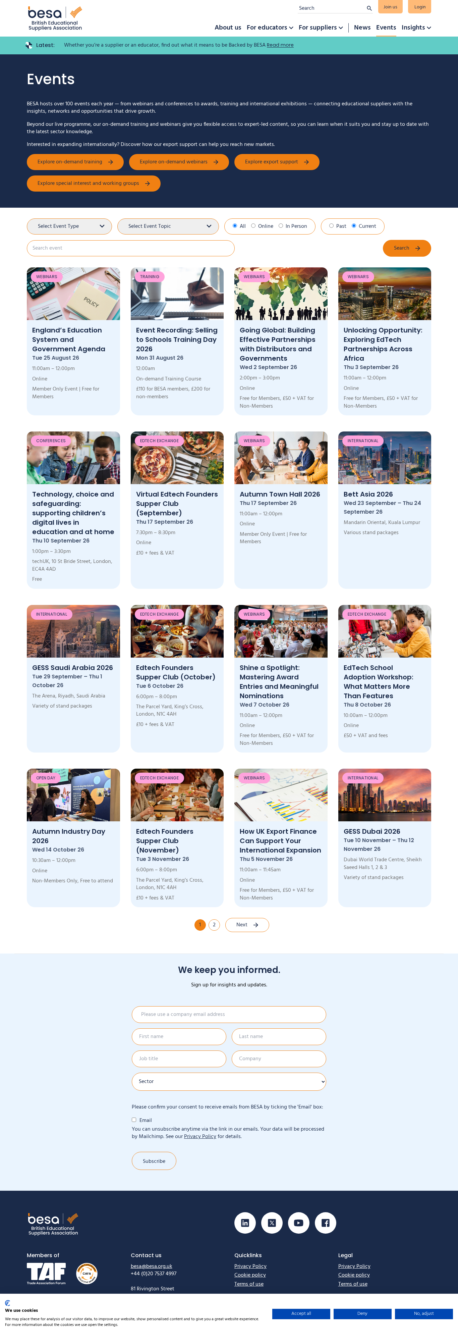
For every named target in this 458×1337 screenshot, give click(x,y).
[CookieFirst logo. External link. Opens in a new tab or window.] (7, 1303)
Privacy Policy (200, 1136)
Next (241, 925)
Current (367, 226)
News (362, 27)
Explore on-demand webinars (174, 162)
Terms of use (249, 1284)
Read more (280, 45)
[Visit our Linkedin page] (245, 1223)
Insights (413, 27)
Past (341, 226)
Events (386, 27)
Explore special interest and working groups (88, 183)
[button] (291, 28)
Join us (390, 7)
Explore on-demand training (70, 162)
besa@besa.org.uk (151, 1266)
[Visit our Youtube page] (298, 1223)
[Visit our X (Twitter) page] (272, 1223)
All (243, 226)
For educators (267, 27)
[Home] (55, 18)
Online (265, 226)
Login (420, 7)
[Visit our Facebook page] (325, 1223)
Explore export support (271, 162)
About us (228, 27)
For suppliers (318, 27)
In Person (296, 226)
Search (401, 248)
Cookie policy (250, 1275)
